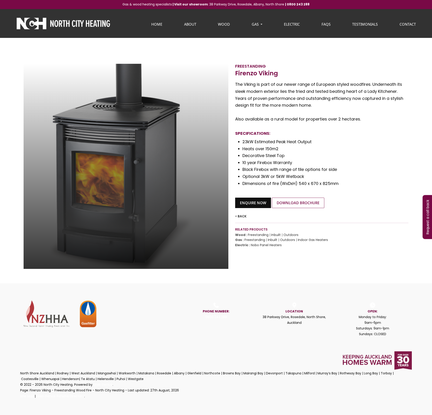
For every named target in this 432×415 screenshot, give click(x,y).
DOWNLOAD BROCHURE (298, 202)
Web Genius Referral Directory (60, 396)
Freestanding (258, 235)
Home (156, 24)
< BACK (241, 216)
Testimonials (365, 24)
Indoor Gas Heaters (313, 240)
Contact (408, 24)
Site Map (27, 396)
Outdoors (290, 235)
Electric (292, 24)
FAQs (326, 24)
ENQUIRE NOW (253, 202)
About (190, 24)
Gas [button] (256, 24)
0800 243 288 (298, 4)
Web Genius (102, 384)
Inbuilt (276, 235)
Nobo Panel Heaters (266, 245)
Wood (224, 24)
